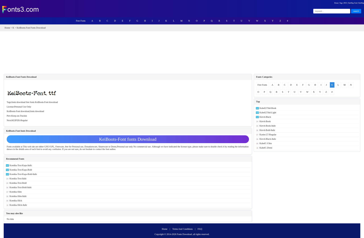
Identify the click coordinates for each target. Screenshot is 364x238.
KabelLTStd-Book (267, 108)
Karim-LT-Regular (267, 134)
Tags (341, 3)
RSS (345, 3)
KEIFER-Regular (20, 120)
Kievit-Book (265, 121)
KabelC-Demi (265, 148)
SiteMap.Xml (352, 3)
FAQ (200, 229)
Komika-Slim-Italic (18, 196)
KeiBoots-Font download (46, 102)
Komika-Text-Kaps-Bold (21, 170)
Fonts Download (184, 234)
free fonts (30, 102)
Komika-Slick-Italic (18, 205)
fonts (32, 111)
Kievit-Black (265, 117)
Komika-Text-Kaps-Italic (21, 165)
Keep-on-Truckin (19, 116)
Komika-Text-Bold (18, 183)
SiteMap (361, 3)
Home (336, 3)
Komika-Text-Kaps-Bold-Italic (23, 174)
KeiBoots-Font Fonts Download (21, 77)
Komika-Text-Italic (18, 178)
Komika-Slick (16, 200)
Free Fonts (80, 21)
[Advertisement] (182, 52)
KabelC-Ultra (265, 143)
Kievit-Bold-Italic (267, 130)
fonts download (18, 102)
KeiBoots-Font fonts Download (127, 139)
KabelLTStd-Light (267, 112)
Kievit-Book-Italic (267, 126)
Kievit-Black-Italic (267, 139)
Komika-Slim (16, 192)
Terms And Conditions (182, 229)
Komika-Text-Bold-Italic (21, 187)
